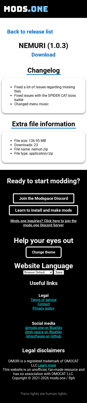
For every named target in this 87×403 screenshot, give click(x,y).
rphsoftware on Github (43, 336)
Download (43, 55)
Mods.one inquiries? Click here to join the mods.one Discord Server (43, 223)
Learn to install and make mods (43, 210)
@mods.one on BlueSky (43, 328)
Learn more (47, 365)
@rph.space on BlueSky (43, 332)
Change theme (43, 252)
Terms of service (43, 300)
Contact (43, 304)
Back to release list (30, 32)
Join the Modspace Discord (43, 198)
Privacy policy (43, 308)
